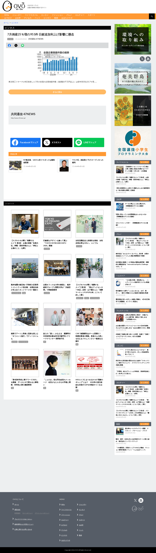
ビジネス (47, 18)
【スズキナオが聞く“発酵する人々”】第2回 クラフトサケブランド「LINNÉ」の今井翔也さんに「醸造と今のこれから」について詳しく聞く (132, 413)
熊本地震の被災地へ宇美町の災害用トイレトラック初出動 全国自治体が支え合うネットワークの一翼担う (24, 287)
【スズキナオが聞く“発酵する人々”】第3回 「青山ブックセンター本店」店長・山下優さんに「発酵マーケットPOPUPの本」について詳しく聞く (89, 290)
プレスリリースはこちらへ (23, 519)
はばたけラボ (66, 18)
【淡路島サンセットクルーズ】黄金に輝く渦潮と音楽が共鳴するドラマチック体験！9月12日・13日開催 (136, 169)
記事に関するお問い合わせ (23, 529)
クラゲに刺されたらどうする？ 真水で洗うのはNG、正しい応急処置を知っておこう (137, 352)
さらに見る (57, 92)
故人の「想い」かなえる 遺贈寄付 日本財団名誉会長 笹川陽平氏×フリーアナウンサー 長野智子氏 (57, 336)
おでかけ (8, 18)
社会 (24, 293)
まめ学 (18, 18)
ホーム (17, 504)
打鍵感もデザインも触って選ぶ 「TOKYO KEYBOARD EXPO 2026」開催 (56, 243)
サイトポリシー (27, 513)
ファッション (57, 15)
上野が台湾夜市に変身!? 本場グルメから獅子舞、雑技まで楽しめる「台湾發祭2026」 (136, 317)
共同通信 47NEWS (35, 39)
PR (44, 342)
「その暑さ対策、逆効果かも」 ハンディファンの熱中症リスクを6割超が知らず (137, 282)
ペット (37, 18)
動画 (56, 18)
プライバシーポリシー (42, 513)
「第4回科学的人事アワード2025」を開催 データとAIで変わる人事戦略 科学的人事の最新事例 (24, 382)
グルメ (69, 15)
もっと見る (144, 162)
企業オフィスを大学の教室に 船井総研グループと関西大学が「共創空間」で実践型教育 (57, 287)
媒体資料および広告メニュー (24, 524)
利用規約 (17, 513)
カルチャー (79, 15)
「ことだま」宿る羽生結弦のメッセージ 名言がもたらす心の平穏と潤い (57, 382)
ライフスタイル (31, 15)
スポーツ (91, 15)
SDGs (6, 15)
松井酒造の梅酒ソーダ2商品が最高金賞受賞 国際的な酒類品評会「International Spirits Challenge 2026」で (132, 264)
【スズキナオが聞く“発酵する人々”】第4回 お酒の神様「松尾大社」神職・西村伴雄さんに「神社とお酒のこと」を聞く (132, 179)
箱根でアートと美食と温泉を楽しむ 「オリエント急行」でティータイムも (25, 336)
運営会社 (17, 510)
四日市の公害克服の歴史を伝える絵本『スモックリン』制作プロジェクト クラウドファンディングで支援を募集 (132, 363)
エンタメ (45, 15)
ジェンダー (17, 15)
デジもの (27, 18)
